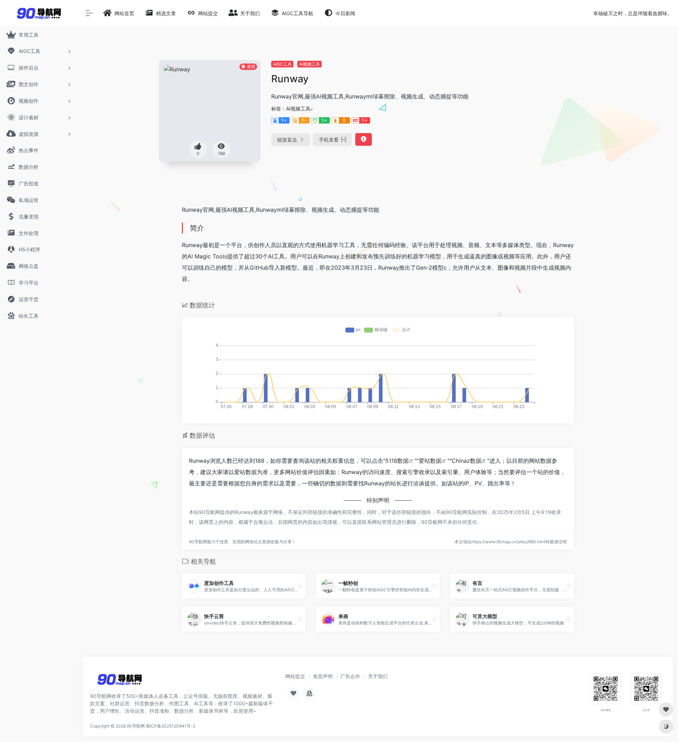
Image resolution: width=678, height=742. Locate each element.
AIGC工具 (282, 64)
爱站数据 (430, 460)
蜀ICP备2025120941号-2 (170, 726)
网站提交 (295, 676)
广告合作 (350, 676)
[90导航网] (119, 682)
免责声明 (323, 676)
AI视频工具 (309, 64)
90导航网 (136, 726)
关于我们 (378, 676)
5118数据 (397, 460)
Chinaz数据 (466, 460)
